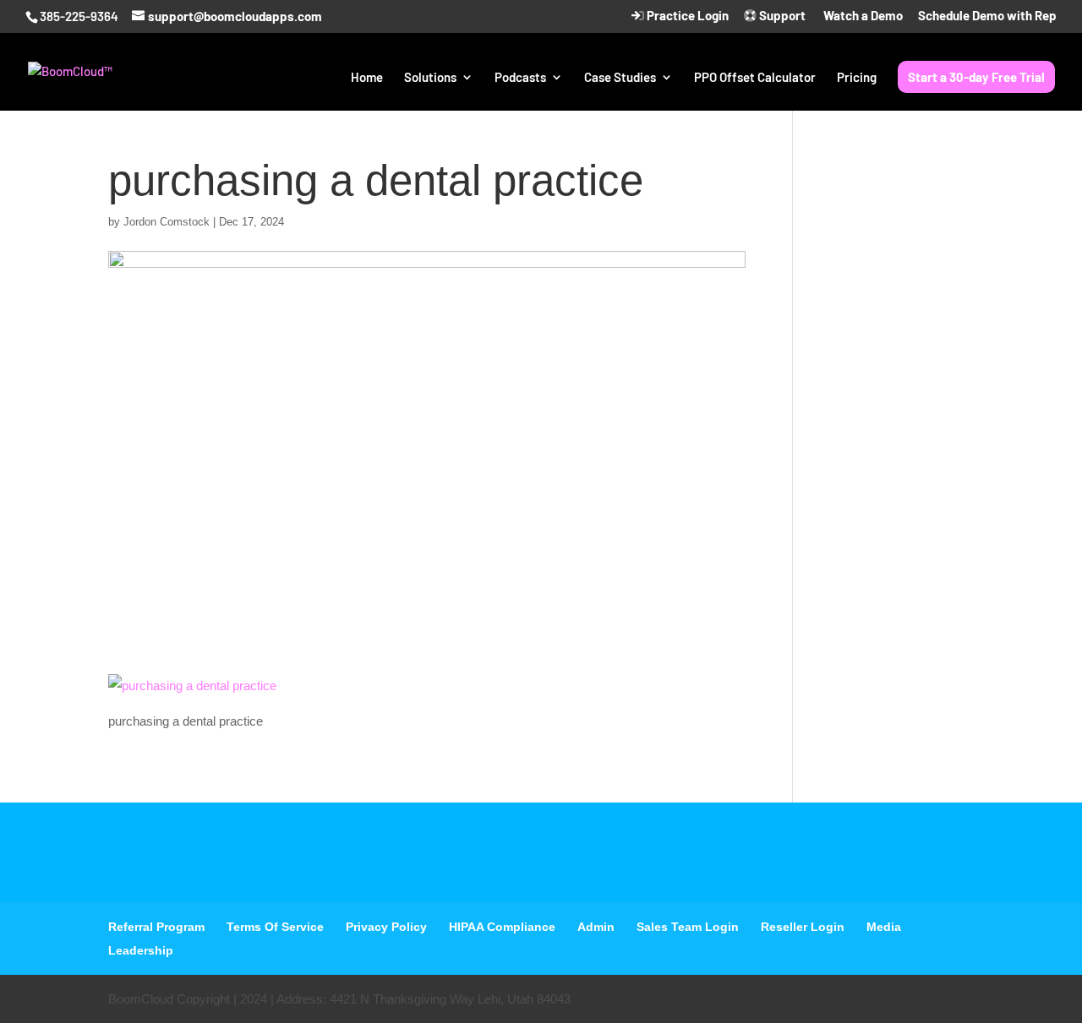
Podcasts (520, 77)
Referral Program (156, 926)
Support (781, 16)
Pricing (857, 77)
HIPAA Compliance (502, 926)
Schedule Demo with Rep (987, 16)
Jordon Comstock (166, 221)
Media (883, 926)
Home (367, 77)
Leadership (140, 950)
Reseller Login (802, 926)
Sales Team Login (688, 926)
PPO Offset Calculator (755, 77)
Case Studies (620, 77)
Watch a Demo (862, 16)
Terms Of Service (275, 926)
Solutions (430, 77)
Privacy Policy (386, 926)
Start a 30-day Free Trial (976, 76)
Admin (596, 926)
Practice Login (686, 16)
